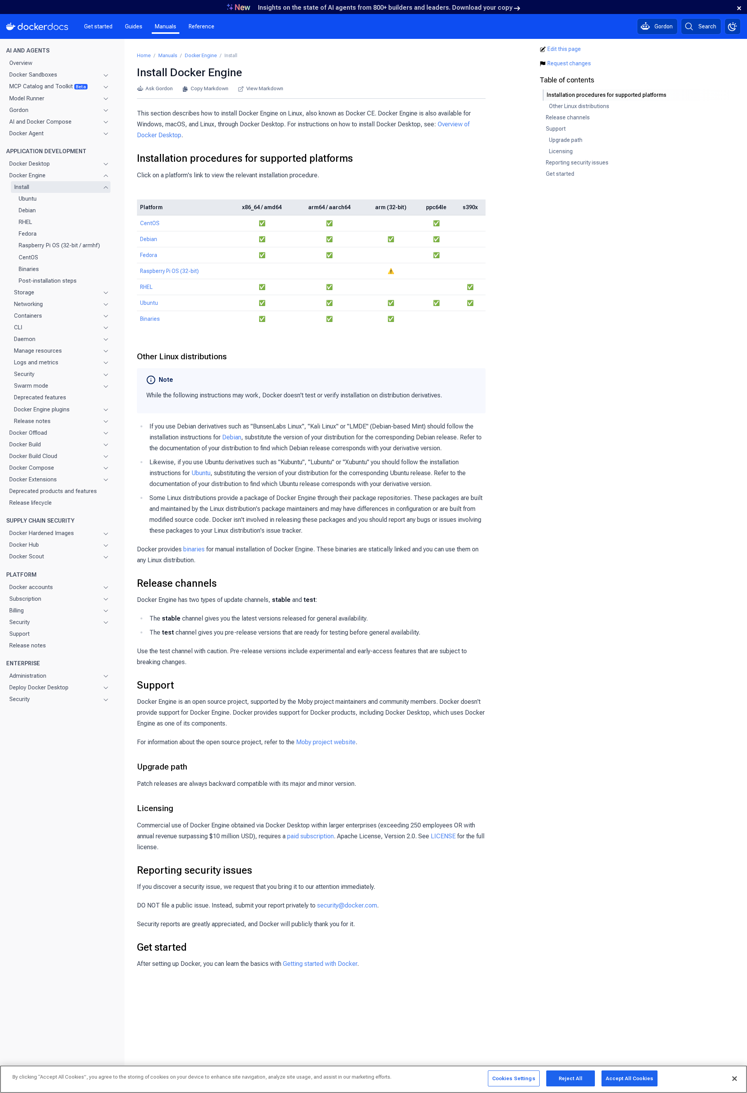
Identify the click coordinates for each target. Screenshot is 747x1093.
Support (19, 633)
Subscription (25, 598)
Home (144, 55)
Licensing (155, 808)
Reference (201, 26)
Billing (16, 610)
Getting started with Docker (320, 963)
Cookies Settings (513, 1078)
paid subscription (310, 836)
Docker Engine (27, 175)
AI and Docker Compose (40, 121)
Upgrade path (162, 766)
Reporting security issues (194, 870)
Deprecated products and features (53, 491)
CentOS (28, 257)
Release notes (32, 421)
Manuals (165, 26)
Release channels (177, 583)
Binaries (29, 269)
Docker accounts (31, 587)
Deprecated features (40, 397)
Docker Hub (24, 544)
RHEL (25, 222)
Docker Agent (26, 133)
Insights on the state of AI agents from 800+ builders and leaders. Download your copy (385, 7)
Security (24, 374)
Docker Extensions (33, 479)
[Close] (734, 1078)
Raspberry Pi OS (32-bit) (169, 271)
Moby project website (326, 742)
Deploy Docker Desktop (38, 687)
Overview (20, 62)
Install (21, 187)
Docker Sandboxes (33, 74)
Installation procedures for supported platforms (245, 158)
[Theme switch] (732, 26)
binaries (194, 549)
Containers (28, 315)
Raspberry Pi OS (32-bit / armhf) (59, 245)
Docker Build (25, 444)
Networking (28, 304)
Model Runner (26, 98)
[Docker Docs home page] (37, 26)
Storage (24, 292)
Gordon (18, 110)
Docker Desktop (29, 163)
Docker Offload (28, 432)
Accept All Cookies (629, 1078)
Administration (27, 675)
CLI (18, 327)
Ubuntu (28, 198)
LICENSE (443, 836)
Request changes (569, 63)
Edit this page (564, 49)
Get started (98, 26)
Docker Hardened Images (41, 533)
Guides (133, 26)
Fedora (28, 233)
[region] (373, 1079)
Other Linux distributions (182, 356)
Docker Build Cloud (33, 456)
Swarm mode (31, 385)
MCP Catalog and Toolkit (47, 86)
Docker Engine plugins (42, 409)
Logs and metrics (36, 362)
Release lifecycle (30, 502)
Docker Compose (31, 467)
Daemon (24, 339)
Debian (27, 210)
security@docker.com (347, 905)
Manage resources (38, 350)
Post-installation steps (48, 280)
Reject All (570, 1078)
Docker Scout (26, 556)
